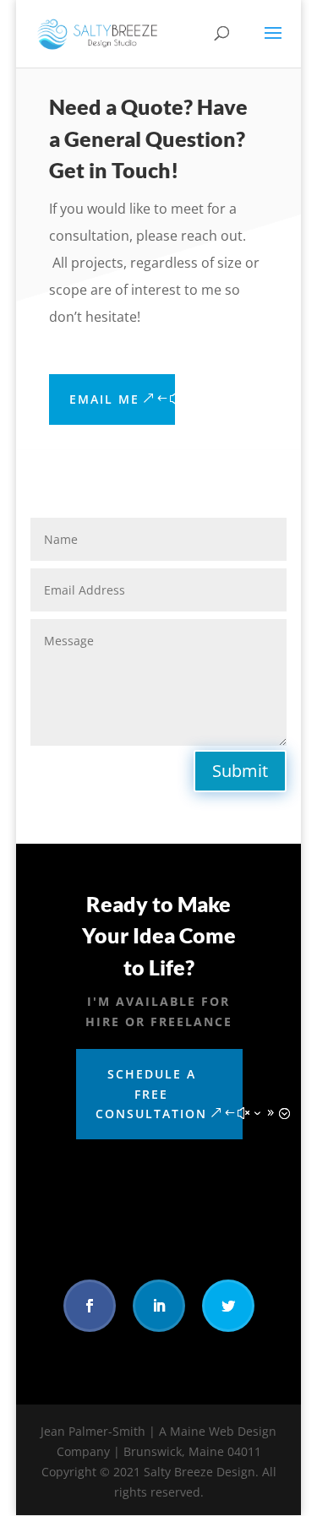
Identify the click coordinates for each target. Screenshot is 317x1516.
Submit (240, 770)
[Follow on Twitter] (228, 1306)
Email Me (104, 399)
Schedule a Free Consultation (151, 1094)
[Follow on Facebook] (89, 1306)
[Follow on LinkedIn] (159, 1306)
